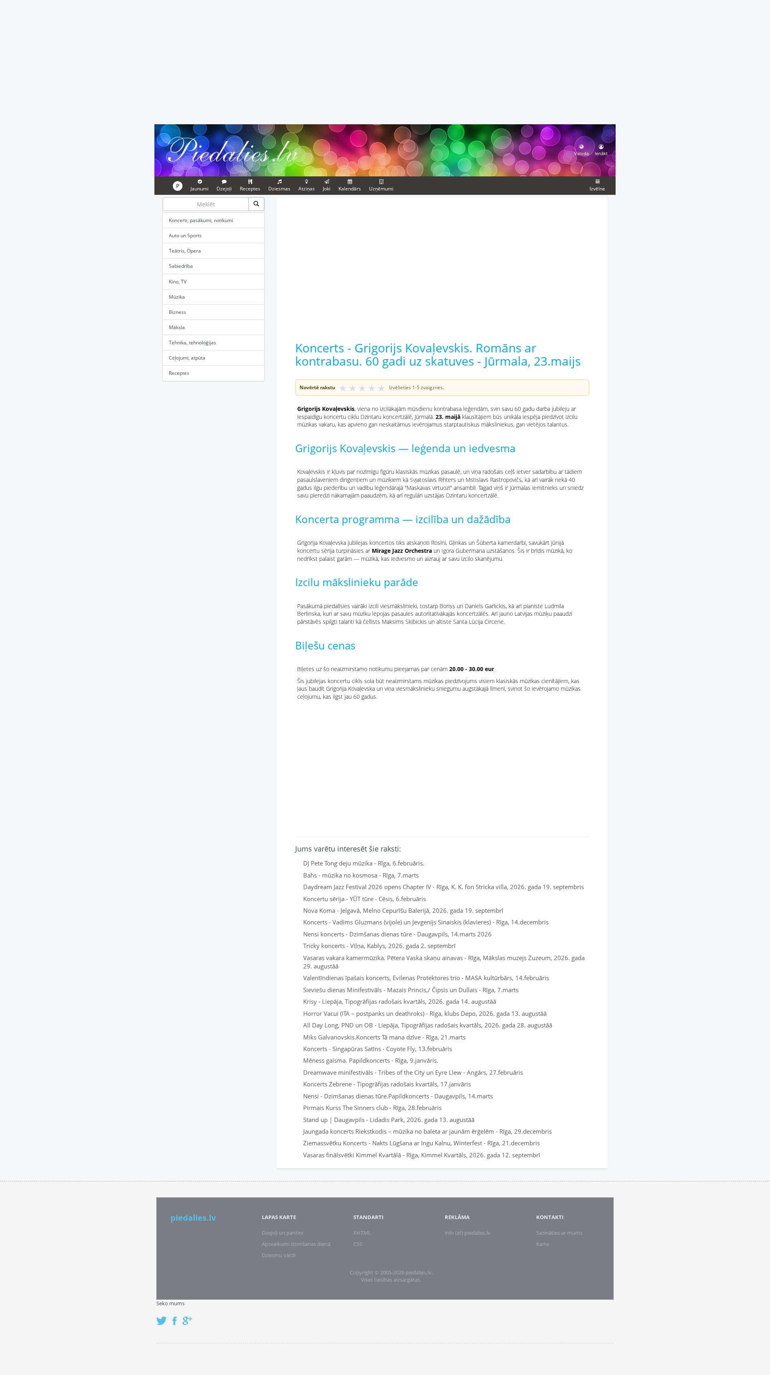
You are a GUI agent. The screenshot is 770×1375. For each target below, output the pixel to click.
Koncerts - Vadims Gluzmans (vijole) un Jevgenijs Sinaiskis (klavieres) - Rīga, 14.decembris (426, 922)
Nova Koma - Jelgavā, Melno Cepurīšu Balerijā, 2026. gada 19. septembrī (403, 910)
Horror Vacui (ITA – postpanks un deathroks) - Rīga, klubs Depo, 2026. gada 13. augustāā (425, 1013)
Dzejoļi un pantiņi (282, 1232)
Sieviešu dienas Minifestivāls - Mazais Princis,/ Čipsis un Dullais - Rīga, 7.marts (411, 990)
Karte (542, 1244)
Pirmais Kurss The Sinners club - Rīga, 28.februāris (372, 1108)
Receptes (179, 373)
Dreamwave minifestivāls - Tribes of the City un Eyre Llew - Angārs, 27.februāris (413, 1072)
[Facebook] (176, 1316)
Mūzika (177, 296)
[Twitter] (163, 1316)
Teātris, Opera (185, 250)
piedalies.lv (193, 1217)
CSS (357, 1244)
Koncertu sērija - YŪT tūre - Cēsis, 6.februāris (364, 899)
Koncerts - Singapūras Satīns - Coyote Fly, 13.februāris (377, 1049)
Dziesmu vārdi (279, 1255)
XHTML (362, 1232)
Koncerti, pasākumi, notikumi (201, 220)
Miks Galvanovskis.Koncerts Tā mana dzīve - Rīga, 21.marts (384, 1037)
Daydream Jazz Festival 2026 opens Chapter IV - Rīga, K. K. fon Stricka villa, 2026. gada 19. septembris (443, 887)
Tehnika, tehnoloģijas (192, 342)
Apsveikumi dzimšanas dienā (296, 1244)
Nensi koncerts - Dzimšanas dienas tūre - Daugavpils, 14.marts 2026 (397, 934)
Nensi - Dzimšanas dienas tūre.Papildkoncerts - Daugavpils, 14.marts (398, 1096)
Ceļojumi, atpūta (187, 357)
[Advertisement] (385, 61)
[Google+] (190, 1316)
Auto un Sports (185, 235)
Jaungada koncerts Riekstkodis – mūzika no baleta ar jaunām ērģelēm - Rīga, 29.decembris (427, 1131)
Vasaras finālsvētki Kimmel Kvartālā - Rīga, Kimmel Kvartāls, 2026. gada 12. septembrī (421, 1155)
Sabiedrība (181, 266)
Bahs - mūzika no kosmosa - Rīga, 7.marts (361, 875)
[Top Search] (256, 204)
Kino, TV (177, 281)
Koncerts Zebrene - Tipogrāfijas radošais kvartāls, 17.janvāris (387, 1084)
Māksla (177, 327)
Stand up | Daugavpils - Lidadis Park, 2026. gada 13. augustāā (388, 1120)
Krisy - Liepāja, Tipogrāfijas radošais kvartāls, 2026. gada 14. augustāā (399, 1001)
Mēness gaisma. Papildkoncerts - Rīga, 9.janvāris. (370, 1060)
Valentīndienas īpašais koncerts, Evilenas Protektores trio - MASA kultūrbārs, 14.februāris (426, 978)
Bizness (177, 312)
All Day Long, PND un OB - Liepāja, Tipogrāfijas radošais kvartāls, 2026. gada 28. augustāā (427, 1025)
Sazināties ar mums (559, 1232)
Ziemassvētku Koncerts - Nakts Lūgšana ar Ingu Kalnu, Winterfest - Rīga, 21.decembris (421, 1143)
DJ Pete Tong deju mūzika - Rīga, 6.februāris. (363, 863)
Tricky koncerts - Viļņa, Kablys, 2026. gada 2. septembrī (379, 946)
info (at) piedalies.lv (467, 1232)
